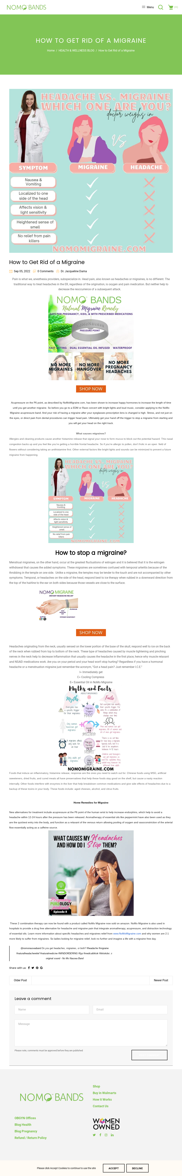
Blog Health (23, 1124)
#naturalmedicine (49, 953)
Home (51, 50)
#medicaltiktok (91, 953)
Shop (96, 1086)
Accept (114, 1168)
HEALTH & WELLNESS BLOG (76, 50)
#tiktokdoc (104, 953)
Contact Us (100, 1106)
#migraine (104, 948)
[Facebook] (100, 1135)
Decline (137, 1168)
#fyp (80, 953)
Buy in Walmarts (104, 1093)
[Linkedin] (112, 1135)
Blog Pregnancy (26, 1131)
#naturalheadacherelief (27, 953)
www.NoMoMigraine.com (127, 933)
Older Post (20, 980)
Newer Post (161, 980)
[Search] (161, 7)
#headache (92, 948)
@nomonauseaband (31, 948)
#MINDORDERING (68, 953)
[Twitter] (95, 1135)
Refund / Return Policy (31, 1138)
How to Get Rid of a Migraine (47, 262)
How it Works (102, 1099)
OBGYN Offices (25, 1118)
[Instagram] (106, 1135)
